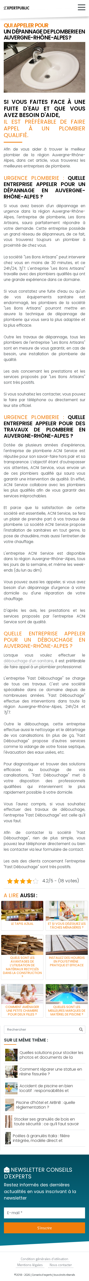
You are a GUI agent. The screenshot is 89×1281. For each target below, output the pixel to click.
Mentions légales (30, 1264)
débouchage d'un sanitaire (28, 660)
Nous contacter (61, 1264)
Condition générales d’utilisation (44, 1258)
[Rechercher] (81, 1030)
